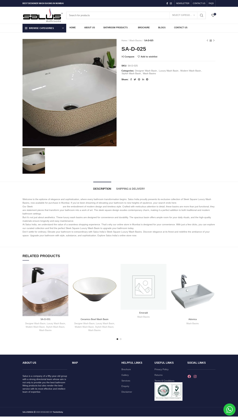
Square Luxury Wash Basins (48, 206)
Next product (213, 40)
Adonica (192, 319)
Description (102, 188)
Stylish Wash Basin (131, 73)
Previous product (207, 40)
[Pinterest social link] (139, 79)
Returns (158, 375)
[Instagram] (195, 376)
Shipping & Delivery (130, 188)
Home (124, 40)
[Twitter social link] (135, 79)
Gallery (125, 375)
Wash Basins (135, 40)
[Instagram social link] (171, 3)
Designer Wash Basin (146, 70)
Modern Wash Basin (190, 70)
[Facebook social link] (167, 3)
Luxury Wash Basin (168, 70)
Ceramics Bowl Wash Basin (94, 319)
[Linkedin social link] (143, 79)
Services (125, 380)
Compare (129, 56)
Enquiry (125, 386)
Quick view (66, 276)
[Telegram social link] (147, 79)
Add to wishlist (149, 56)
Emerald (143, 312)
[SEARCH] (201, 15)
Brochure (126, 369)
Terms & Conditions (164, 380)
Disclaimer (126, 392)
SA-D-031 (45, 319)
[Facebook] (189, 376)
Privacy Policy (161, 369)
